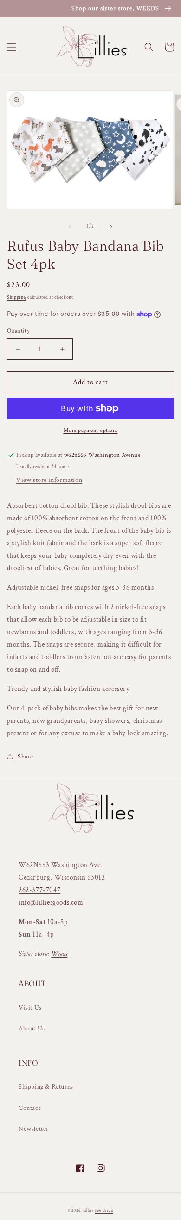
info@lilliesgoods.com (51, 902)
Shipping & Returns (46, 1087)
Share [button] (25, 756)
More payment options (91, 430)
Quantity (18, 331)
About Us (32, 1028)
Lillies (89, 1210)
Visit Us (30, 1008)
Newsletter (34, 1129)
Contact (29, 1108)
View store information (49, 480)
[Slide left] (70, 226)
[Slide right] (111, 226)
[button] (11, 47)
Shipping (16, 298)
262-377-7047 (39, 890)
